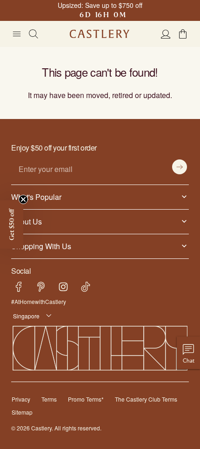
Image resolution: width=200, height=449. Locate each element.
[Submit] (179, 166)
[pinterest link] (40, 286)
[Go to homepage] (99, 34)
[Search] (33, 34)
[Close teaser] (23, 199)
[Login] (165, 34)
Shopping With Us (39, 246)
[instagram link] (63, 286)
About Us (25, 221)
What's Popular (34, 196)
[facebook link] (18, 286)
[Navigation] (16, 34)
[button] (183, 34)
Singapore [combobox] (25, 315)
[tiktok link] (85, 286)
